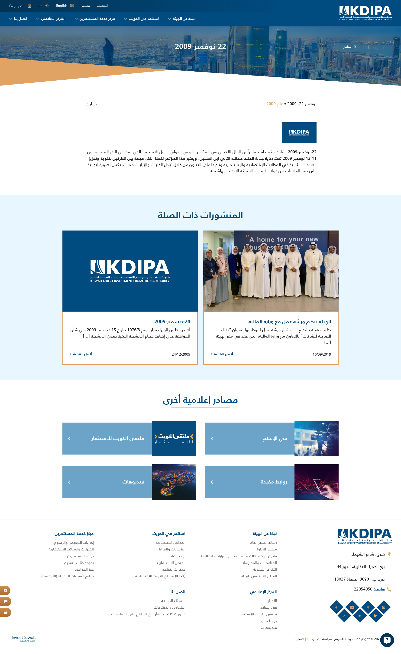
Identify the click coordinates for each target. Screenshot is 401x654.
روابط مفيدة (274, 482)
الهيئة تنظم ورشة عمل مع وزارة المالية (290, 321)
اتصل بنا (298, 638)
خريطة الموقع (343, 638)
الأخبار (347, 47)
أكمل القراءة (223, 354)
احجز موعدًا (20, 5)
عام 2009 (274, 104)
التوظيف (103, 5)
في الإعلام (275, 438)
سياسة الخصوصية (319, 638)
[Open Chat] (387, 640)
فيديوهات (133, 482)
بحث (41, 5)
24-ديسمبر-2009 (172, 321)
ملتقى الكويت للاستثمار (117, 438)
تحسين (85, 5)
